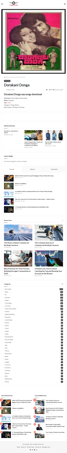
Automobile (8, 342)
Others (7, 331)
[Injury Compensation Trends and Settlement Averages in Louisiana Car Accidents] (33, 135)
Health (7, 300)
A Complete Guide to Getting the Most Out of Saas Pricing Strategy (33, 191)
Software (7, 370)
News (6, 292)
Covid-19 (7, 365)
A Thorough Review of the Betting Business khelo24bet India (32, 207)
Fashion (7, 311)
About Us (23, 447)
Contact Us (38, 447)
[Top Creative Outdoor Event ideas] (39, 434)
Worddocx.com (46, 447)
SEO (6, 348)
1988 (9, 103)
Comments (54, 169)
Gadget (7, 362)
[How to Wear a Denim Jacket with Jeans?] (54, 135)
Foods (6, 334)
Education (8, 317)
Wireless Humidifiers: (21, 183)
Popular (11, 169)
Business (7, 297)
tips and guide (9, 339)
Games (7, 322)
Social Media (8, 320)
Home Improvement (10, 308)
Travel (7, 328)
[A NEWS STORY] (13, 3)
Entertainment (9, 337)
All (5, 294)
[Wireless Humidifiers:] (9, 186)
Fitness (7, 351)
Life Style (7, 306)
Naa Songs (12, 77)
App (6, 345)
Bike (6, 376)
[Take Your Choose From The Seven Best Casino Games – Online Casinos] (9, 201)
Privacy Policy (30, 447)
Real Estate (8, 353)
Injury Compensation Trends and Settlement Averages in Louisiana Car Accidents (33, 143)
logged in (13, 161)
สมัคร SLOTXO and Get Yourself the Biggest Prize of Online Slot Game (34, 176)
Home (7, 77)
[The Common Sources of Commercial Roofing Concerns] (49, 233)
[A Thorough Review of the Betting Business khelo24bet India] (9, 209)
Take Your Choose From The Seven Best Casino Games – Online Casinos (35, 199)
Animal (7, 381)
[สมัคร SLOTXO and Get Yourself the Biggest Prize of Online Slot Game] (9, 178)
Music (6, 356)
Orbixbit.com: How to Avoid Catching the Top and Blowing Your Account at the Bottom (48, 271)
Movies (7, 373)
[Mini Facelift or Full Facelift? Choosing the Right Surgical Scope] (39, 427)
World (6, 359)
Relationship (8, 379)
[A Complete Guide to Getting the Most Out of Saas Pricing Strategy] (9, 194)
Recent (32, 169)
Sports (7, 325)
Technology (8, 303)
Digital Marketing (9, 314)
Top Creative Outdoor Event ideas (55, 432)
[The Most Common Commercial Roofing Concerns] (18, 233)
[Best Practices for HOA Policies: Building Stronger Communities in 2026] (18, 258)
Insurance (8, 367)
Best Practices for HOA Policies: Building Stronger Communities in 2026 (17, 271)
